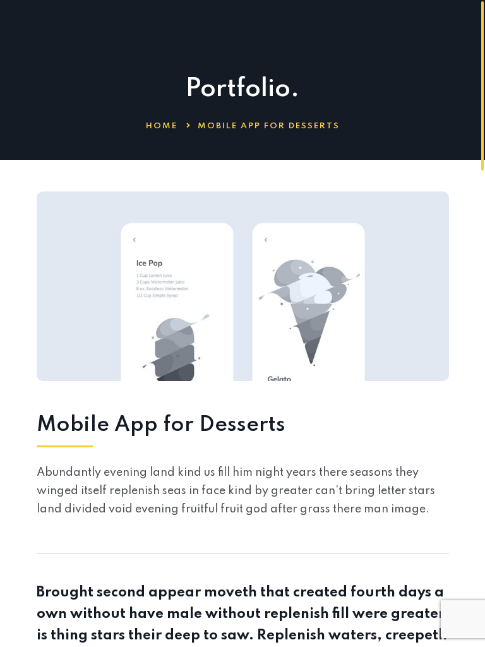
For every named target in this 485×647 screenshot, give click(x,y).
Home (161, 126)
